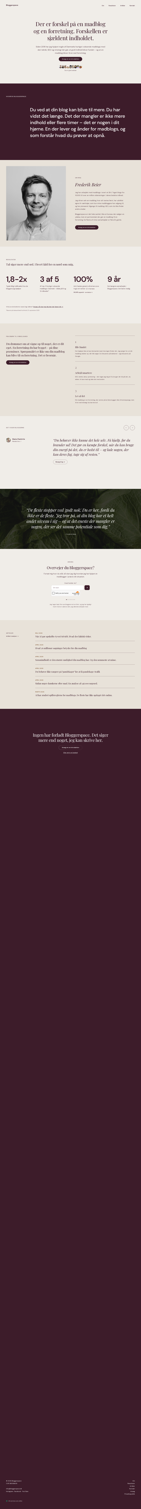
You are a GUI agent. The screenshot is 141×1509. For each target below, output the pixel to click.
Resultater (112, 5)
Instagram (9, 1491)
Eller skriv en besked (70, 753)
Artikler (122, 5)
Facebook (17, 1491)
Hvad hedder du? (70, 583)
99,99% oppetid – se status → (83, 292)
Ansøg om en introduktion (70, 59)
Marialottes (16, 441)
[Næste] (132, 427)
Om (103, 5)
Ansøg (132, 1491)
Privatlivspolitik (130, 1494)
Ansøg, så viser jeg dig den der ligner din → (48, 307)
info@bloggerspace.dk (14, 1489)
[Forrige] (126, 427)
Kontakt (132, 5)
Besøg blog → (60, 462)
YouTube (25, 1491)
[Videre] (87, 587)
